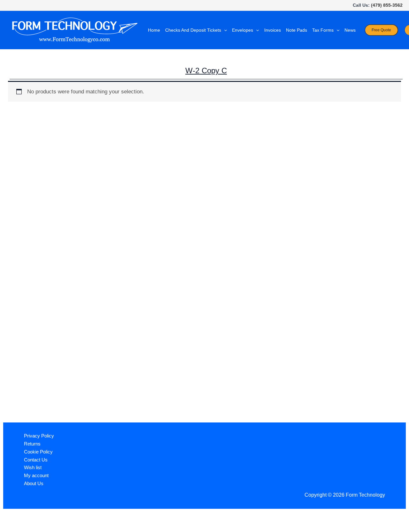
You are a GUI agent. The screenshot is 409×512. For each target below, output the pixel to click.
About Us (33, 483)
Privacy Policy (39, 435)
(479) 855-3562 (387, 5)
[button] (224, 30)
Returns (32, 443)
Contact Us (36, 459)
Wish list (33, 467)
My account (36, 475)
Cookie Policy (38, 451)
